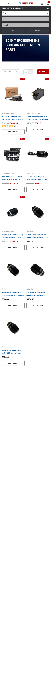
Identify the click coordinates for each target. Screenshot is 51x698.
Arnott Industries (8, 113)
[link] (13, 94)
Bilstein (29, 231)
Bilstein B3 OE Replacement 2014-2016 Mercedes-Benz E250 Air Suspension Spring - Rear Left (37, 236)
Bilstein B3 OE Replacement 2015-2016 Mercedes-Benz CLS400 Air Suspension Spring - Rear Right (12, 352)
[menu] (3, 3)
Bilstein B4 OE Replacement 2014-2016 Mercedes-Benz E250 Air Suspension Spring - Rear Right (13, 294)
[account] (42, 3)
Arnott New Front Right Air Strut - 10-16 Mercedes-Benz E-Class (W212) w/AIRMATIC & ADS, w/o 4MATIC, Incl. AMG (37, 178)
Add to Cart (13, 132)
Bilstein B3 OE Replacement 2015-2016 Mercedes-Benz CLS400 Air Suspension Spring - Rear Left (37, 294)
